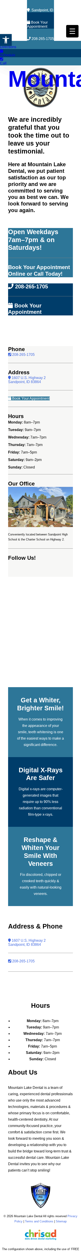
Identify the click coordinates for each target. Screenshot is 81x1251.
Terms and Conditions (39, 1221)
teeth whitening (40, 732)
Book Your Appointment (37, 24)
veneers (40, 894)
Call (3, 63)
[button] (6, 40)
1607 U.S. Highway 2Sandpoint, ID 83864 (27, 380)
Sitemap (61, 1221)
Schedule (7, 55)
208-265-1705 (42, 39)
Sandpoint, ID (41, 10)
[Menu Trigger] (72, 31)
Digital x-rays (29, 789)
